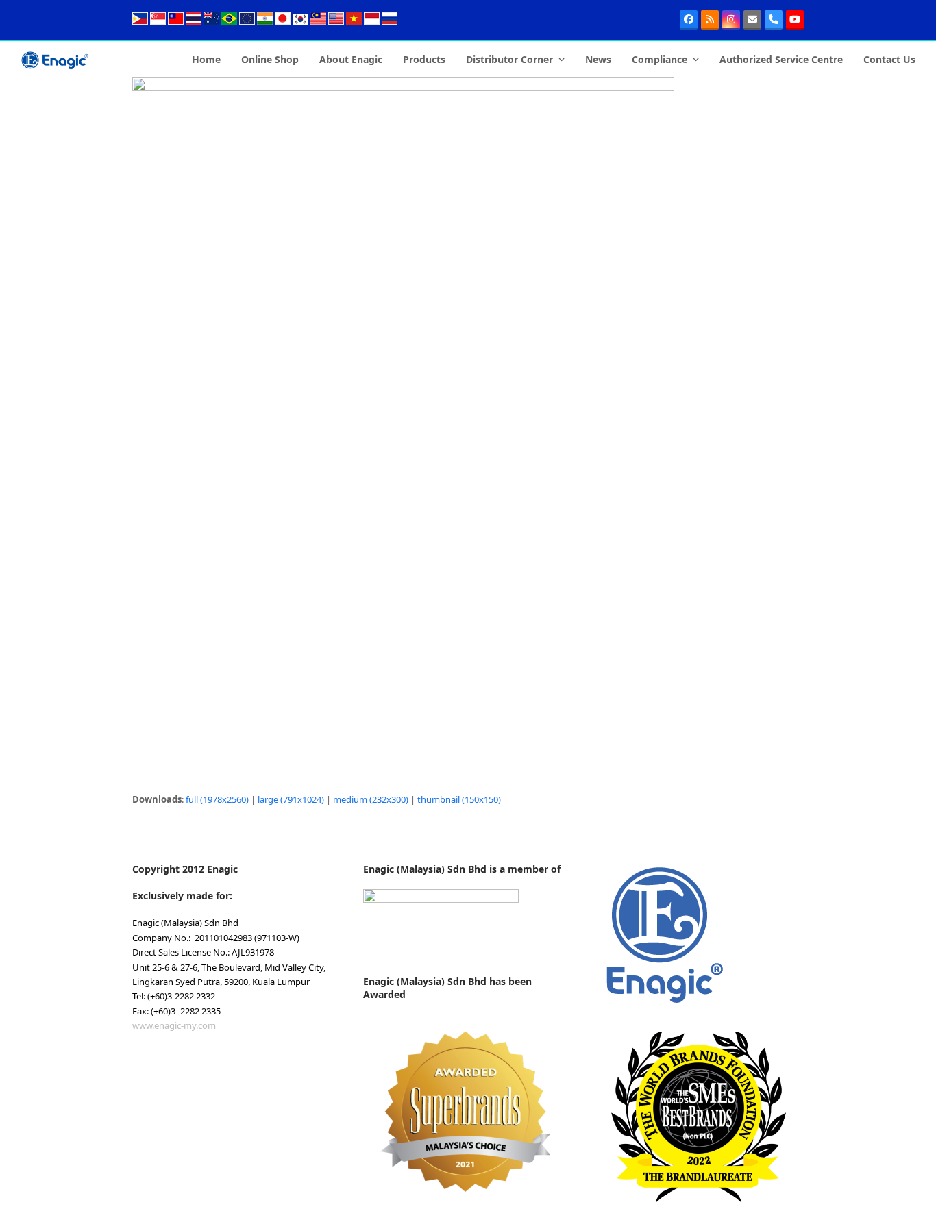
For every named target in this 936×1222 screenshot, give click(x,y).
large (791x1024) (291, 799)
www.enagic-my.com (174, 1025)
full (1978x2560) (217, 799)
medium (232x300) (370, 799)
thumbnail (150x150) (459, 799)
